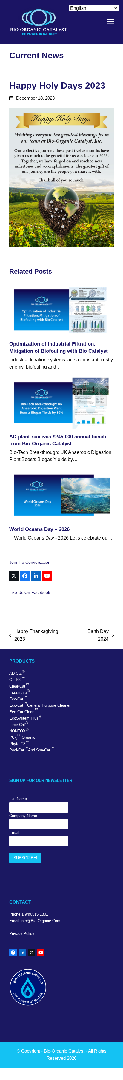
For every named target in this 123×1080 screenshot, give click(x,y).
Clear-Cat (19, 685)
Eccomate (19, 692)
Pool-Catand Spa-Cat (31, 749)
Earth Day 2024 (92, 636)
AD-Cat (17, 673)
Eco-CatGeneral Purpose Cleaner (39, 705)
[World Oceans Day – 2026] (61, 495)
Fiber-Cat (18, 724)
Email (14, 832)
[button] (110, 21)
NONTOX (19, 730)
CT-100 (17, 679)
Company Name (23, 816)
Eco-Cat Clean (23, 711)
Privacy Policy (21, 933)
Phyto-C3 (19, 743)
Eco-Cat (18, 698)
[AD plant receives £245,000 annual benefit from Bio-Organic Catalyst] (61, 403)
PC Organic (22, 737)
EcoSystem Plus (25, 717)
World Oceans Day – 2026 (39, 529)
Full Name (18, 798)
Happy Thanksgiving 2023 (34, 636)
